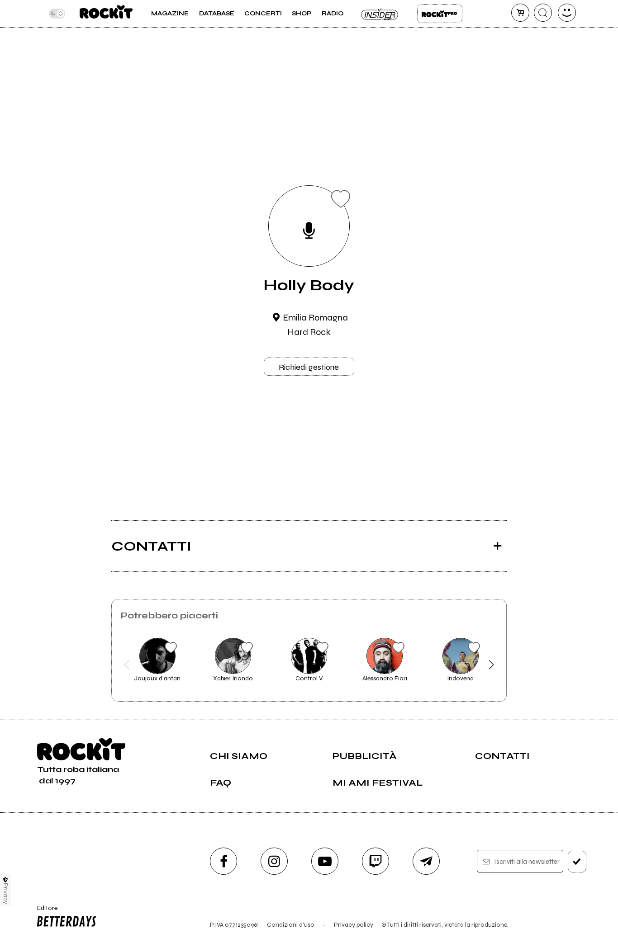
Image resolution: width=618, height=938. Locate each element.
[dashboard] (567, 13)
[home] (106, 13)
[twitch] (375, 861)
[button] (127, 665)
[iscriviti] (577, 861)
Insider (380, 14)
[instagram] (274, 861)
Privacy (6, 893)
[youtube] (324, 861)
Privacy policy (353, 925)
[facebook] (223, 861)
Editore (44, 912)
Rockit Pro (439, 13)
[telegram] (426, 861)
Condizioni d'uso (290, 925)
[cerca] (543, 13)
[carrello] (520, 13)
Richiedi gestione (309, 367)
